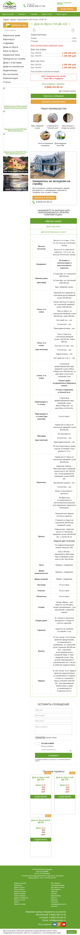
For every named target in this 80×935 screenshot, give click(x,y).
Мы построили (10, 74)
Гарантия (54, 891)
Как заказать (55, 883)
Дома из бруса (47, 14)
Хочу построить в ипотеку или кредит (45, 71)
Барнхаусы (22, 14)
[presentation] (34, 31)
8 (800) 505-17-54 (36, 6)
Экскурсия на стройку (14, 58)
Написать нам (19, 25)
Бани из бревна (19, 896)
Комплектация (10, 78)
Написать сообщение (53, 96)
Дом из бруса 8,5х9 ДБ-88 (40, 821)
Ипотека (54, 898)
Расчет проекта (67, 9)
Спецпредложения (57, 885)
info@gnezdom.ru (57, 920)
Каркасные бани (8, 18)
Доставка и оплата (57, 887)
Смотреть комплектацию (53, 102)
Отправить (53, 755)
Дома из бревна (19, 893)
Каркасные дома (8, 14)
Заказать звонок (64, 3)
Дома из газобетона (25, 18)
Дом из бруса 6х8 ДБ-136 (64, 778)
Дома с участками (12, 62)
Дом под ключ (54, 226)
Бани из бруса (62, 14)
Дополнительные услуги (53, 232)
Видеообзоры (10, 70)
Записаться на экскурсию (44, 198)
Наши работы (56, 889)
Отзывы (54, 893)
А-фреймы (34, 14)
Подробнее (40, 797)
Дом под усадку (54, 221)
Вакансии (54, 900)
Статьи (6, 82)
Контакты (54, 906)
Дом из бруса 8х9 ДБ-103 (40, 778)
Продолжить (72, 932)
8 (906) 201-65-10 (53, 87)
